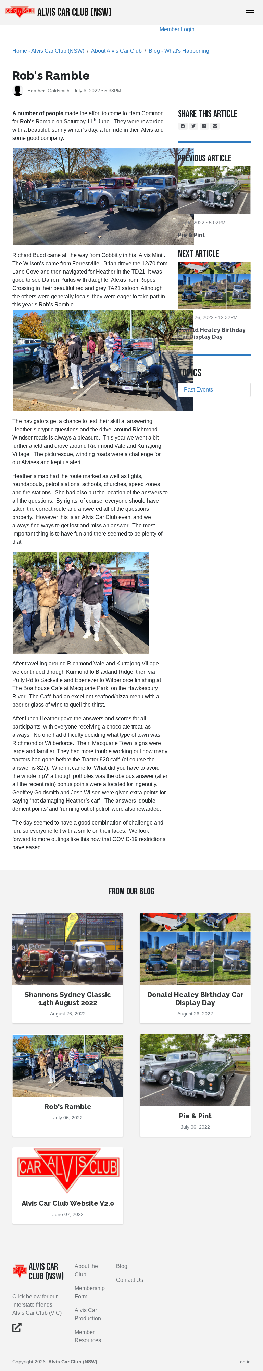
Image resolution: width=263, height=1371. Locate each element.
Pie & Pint (191, 235)
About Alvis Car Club (116, 51)
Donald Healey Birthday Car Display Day (212, 333)
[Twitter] (194, 126)
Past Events (198, 390)
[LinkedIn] (204, 126)
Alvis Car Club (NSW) (74, 12)
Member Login (177, 29)
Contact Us (129, 1280)
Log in (244, 1361)
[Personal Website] (17, 1329)
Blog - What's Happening (179, 51)
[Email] (215, 126)
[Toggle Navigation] (250, 12)
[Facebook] (183, 126)
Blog (121, 1266)
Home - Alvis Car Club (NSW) (48, 51)
